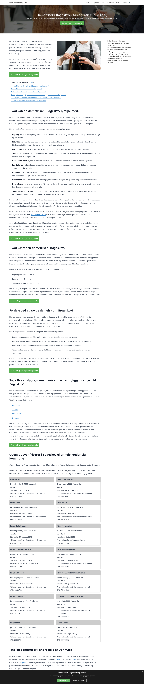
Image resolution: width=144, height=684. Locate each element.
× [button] (142, 672)
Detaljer (90, 676)
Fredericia (16, 405)
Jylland (96, 3)
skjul (31, 83)
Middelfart (16, 414)
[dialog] (72, 677)
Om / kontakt (121, 3)
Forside (88, 3)
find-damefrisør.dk (38, 214)
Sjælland (110, 3)
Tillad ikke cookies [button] (79, 680)
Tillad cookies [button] (63, 680)
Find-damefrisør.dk (18, 2)
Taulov (15, 409)
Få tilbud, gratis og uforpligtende (72, 23)
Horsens (15, 418)
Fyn (103, 3)
